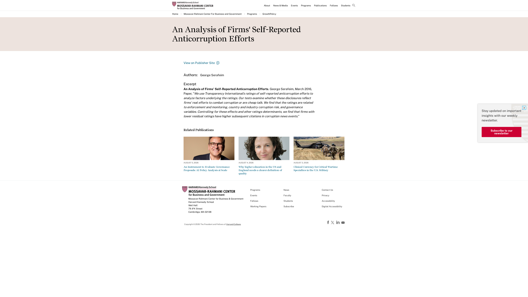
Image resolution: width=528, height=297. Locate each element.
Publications (320, 5)
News (286, 190)
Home (175, 14)
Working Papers (258, 206)
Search (354, 5)
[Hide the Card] (524, 108)
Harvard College (233, 224)
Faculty (287, 195)
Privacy (325, 195)
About (267, 5)
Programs (306, 5)
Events (294, 5)
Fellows (334, 5)
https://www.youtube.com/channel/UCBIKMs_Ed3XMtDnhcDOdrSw (343, 222)
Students (345, 5)
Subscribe (289, 206)
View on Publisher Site (199, 63)
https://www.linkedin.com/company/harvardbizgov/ (338, 222)
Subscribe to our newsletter (501, 132)
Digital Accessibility (332, 206)
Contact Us (327, 190)
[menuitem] (267, 7)
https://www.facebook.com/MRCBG (328, 222)
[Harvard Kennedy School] (193, 5)
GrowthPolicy (269, 14)
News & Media (280, 5)
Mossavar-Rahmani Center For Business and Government (213, 14)
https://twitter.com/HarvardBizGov (333, 223)
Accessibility (328, 201)
